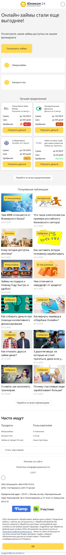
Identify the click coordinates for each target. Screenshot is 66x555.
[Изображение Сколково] (43, 509)
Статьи (36, 436)
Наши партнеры (40, 440)
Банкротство (7, 436)
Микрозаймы (7, 431)
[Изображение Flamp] (21, 509)
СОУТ (33, 472)
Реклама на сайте (33, 461)
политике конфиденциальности (17, 531)
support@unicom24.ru (12, 553)
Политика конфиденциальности (33, 467)
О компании (38, 431)
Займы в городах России (12, 440)
